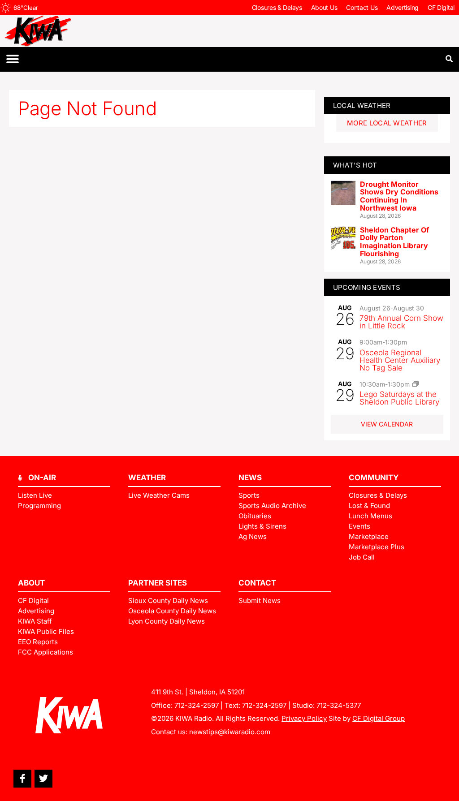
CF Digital (441, 7)
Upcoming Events (367, 287)
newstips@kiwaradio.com (229, 732)
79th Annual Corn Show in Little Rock (401, 322)
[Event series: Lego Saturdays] (415, 383)
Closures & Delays (277, 7)
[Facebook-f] (22, 779)
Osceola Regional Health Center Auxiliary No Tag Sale (399, 360)
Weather (147, 477)
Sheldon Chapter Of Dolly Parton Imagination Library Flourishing (394, 241)
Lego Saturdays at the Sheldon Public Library (399, 398)
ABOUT (31, 582)
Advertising (402, 7)
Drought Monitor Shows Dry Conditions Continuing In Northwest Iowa (399, 196)
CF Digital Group (378, 718)
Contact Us (361, 7)
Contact (257, 582)
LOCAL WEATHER (362, 105)
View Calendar (387, 424)
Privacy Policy (304, 718)
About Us (324, 7)
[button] (12, 59)
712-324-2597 (196, 705)
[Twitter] (43, 779)
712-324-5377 (338, 705)
